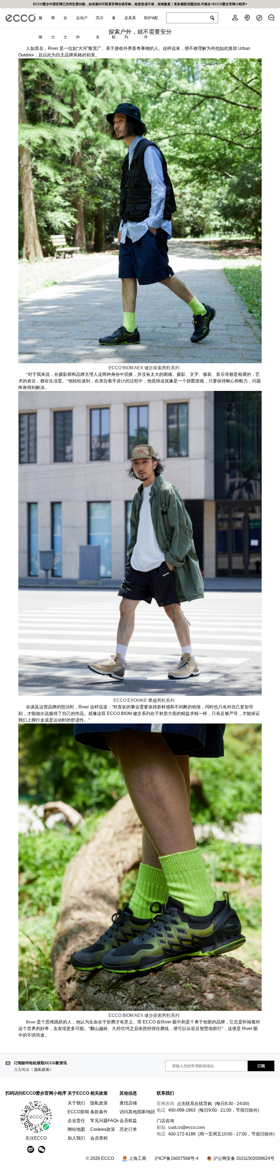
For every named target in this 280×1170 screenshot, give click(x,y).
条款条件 (99, 1111)
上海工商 (137, 1158)
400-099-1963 (182, 1110)
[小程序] (259, 18)
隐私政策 (41, 1069)
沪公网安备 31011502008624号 (244, 1158)
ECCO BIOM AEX (144, 367)
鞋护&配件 (151, 21)
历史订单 (128, 1129)
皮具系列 (130, 21)
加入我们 (76, 1138)
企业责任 (76, 1120)
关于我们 (76, 1103)
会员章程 (99, 1138)
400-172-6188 (182, 1134)
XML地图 (128, 1149)
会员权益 (128, 1120)
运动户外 (82, 21)
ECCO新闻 (78, 1111)
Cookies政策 (102, 1129)
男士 (53, 21)
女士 (65, 21)
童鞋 (114, 21)
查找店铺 (128, 1103)
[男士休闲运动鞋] (140, 1010)
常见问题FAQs (104, 1120)
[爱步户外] (140, 362)
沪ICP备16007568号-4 (176, 1158)
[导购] (271, 17)
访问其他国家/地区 (137, 1111)
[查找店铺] (247, 17)
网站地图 (76, 1129)
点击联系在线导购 (194, 1103)
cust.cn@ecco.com (186, 1127)
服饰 (40, 21)
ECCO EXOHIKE (130, 700)
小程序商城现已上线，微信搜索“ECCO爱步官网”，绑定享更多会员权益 (140, 4)
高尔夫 (99, 21)
